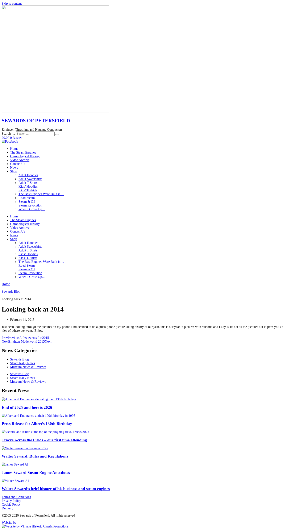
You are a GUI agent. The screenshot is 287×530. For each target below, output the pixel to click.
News (14, 167)
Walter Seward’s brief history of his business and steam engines (56, 489)
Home (14, 148)
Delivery (7, 508)
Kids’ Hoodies (28, 186)
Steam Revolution (30, 205)
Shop (13, 171)
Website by (9, 522)
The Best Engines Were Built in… (41, 194)
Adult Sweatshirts (30, 179)
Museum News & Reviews (28, 367)
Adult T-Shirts (27, 182)
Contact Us (17, 164)
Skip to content (12, 3)
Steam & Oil (26, 201)
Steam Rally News (22, 363)
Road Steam (26, 198)
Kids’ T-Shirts (27, 190)
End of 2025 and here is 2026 (27, 407)
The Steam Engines (23, 152)
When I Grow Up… (31, 209)
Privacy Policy (11, 500)
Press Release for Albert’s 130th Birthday (37, 423)
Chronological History (25, 156)
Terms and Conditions (16, 497)
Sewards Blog (11, 291)
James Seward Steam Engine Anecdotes (36, 472)
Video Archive (19, 160)
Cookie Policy (11, 504)
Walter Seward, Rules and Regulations (35, 456)
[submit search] (57, 134)
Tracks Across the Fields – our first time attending (44, 440)
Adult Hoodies (28, 175)
